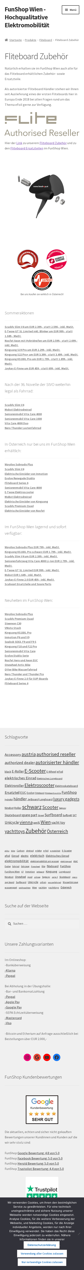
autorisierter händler (57, 762)
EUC (23, 793)
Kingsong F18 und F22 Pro (21, 646)
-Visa (8, 1023)
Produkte (30, 40)
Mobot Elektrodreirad (18, 409)
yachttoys (15, 831)
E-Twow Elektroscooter (19, 492)
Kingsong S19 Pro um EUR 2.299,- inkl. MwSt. (32, 350)
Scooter (50, 807)
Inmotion (30, 871)
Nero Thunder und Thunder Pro (24, 674)
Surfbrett (67, 815)
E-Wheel (51, 771)
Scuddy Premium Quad (19, 506)
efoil (7, 856)
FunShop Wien (12, 871)
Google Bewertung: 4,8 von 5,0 (39, 1153)
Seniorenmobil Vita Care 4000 (23, 414)
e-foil (46, 850)
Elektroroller (14, 785)
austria (29, 754)
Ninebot (9, 808)
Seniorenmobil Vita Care (20, 651)
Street (41, 815)
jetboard (40, 871)
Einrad (15, 856)
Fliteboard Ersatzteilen (26, 148)
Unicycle (12, 822)
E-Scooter (35, 770)
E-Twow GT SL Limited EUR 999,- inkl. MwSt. (32, 570)
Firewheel (35, 866)
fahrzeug (25, 866)
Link (19, 143)
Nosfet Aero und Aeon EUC (21, 660)
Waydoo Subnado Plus (19, 464)
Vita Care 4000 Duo (16, 423)
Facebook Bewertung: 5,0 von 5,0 (40, 1158)
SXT (75, 815)
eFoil (60, 771)
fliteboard (53, 866)
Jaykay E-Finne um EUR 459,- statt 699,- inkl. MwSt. (37, 368)
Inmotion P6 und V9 (17, 637)
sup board (9, 882)
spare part (29, 815)
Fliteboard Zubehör (53, 143)
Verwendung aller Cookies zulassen (42, 1253)
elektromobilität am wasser (44, 861)
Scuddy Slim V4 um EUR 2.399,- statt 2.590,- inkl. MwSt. (39, 327)
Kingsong (51, 871)
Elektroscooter (39, 785)
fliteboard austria (53, 793)
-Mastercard (13, 1018)
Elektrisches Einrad (57, 856)
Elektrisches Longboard (49, 778)
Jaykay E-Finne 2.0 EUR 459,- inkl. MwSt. (30, 579)
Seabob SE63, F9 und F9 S (20, 642)
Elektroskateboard (66, 786)
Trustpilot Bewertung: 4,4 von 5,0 (41, 1169)
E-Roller (18, 771)
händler (20, 798)
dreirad (30, 850)
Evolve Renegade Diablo (20, 478)
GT (22, 871)
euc (75, 861)
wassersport (11, 887)
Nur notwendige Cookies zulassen (42, 1262)
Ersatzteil (12, 792)
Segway (62, 808)
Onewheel (20, 877)
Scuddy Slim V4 (14, 405)
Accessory (13, 754)
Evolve (30, 793)
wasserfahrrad (54, 882)
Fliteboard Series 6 (16, 483)
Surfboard (53, 814)
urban (43, 882)
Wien (46, 822)
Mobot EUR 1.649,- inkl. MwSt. (23, 575)
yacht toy (58, 822)
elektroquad (66, 861)
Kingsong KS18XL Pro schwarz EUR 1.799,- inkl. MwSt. (38, 552)
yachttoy (43, 887)
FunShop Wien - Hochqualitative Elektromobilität (27, 17)
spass (74, 877)
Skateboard (13, 815)
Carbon (20, 850)
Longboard (46, 799)
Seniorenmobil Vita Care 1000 (23, 419)
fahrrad (15, 866)
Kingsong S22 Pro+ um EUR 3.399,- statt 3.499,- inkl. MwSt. (41, 354)
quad (30, 877)
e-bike (38, 850)
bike (13, 850)
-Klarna (10, 970)
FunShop (69, 792)
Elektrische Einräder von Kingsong (26, 501)
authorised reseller (56, 754)
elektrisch (37, 856)
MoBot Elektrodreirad (18, 497)
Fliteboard (45, 40)
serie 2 (55, 877)
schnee (37, 877)
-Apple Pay (12, 1002)
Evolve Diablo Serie (17, 655)
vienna (26, 822)
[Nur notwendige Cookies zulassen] (79, 1234)
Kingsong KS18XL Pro (18, 632)
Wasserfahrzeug (70, 882)
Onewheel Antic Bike (17, 665)
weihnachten (25, 887)
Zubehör (35, 831)
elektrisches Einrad (20, 778)
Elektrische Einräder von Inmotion (26, 474)
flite (43, 866)
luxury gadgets (66, 799)
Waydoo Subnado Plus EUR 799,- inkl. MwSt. (32, 547)
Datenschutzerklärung (42, 1245)
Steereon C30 (13, 623)
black (8, 771)
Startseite (15, 40)
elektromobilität (17, 861)
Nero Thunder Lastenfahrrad (23, 428)
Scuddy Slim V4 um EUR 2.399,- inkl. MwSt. (31, 556)
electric (25, 856)
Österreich (57, 831)
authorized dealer (20, 762)
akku (7, 850)
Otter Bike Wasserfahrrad (21, 669)
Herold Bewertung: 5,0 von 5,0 (38, 1163)
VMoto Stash (13, 628)
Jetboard (33, 799)
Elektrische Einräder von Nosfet (25, 510)
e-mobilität (55, 850)
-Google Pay (13, 1007)
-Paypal (10, 976)
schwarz (32, 807)
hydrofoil (9, 799)
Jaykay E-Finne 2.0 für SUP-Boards (26, 678)
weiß (36, 823)
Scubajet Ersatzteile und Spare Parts (28, 584)
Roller (17, 808)
